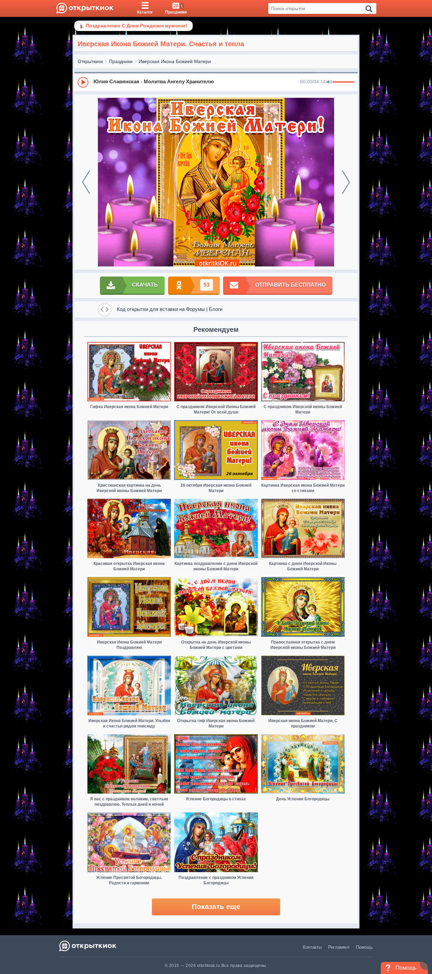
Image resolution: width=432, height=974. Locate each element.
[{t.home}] (88, 946)
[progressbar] (343, 82)
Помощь (364, 947)
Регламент (339, 947)
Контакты (312, 947)
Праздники (121, 61)
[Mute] (329, 82)
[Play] (83, 82)
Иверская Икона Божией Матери (175, 61)
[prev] (86, 182)
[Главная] (85, 8)
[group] (216, 82)
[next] (346, 182)
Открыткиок (90, 61)
